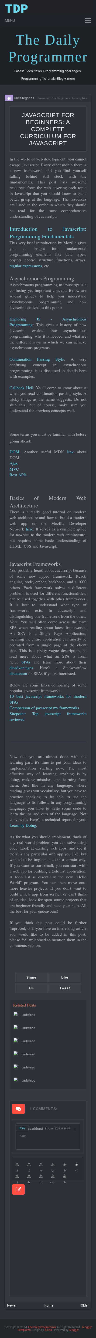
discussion (18, 673)
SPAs (25, 662)
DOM (14, 451)
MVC (14, 469)
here (29, 529)
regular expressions (26, 265)
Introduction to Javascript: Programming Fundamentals (48, 232)
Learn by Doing (23, 825)
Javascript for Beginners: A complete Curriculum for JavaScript (48, 129)
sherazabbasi (31, 1128)
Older (85, 1305)
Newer (12, 1305)
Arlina (48, 1330)
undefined (28, 1015)
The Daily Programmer (41, 1327)
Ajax (14, 463)
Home (49, 1305)
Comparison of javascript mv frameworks (44, 707)
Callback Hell (21, 387)
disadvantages (21, 667)
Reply (22, 1128)
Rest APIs (18, 474)
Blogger (74, 1330)
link (70, 451)
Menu (10, 20)
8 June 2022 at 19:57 (57, 1128)
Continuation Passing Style (37, 359)
